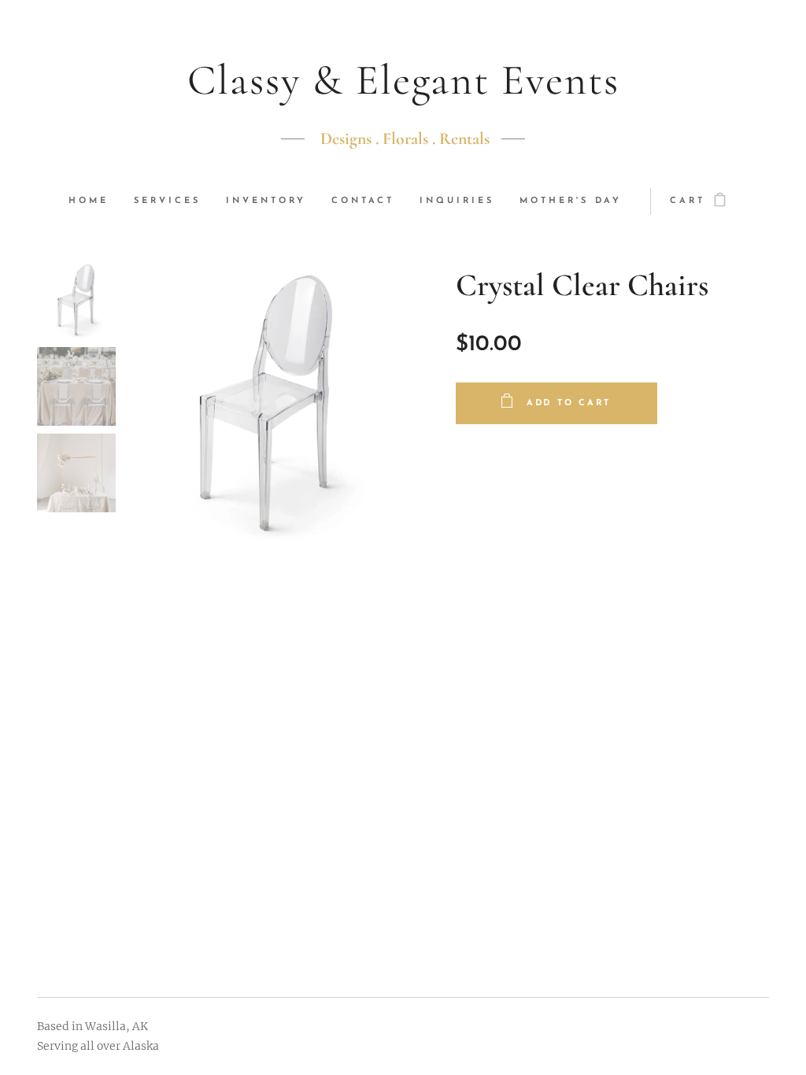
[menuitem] (94, 201)
